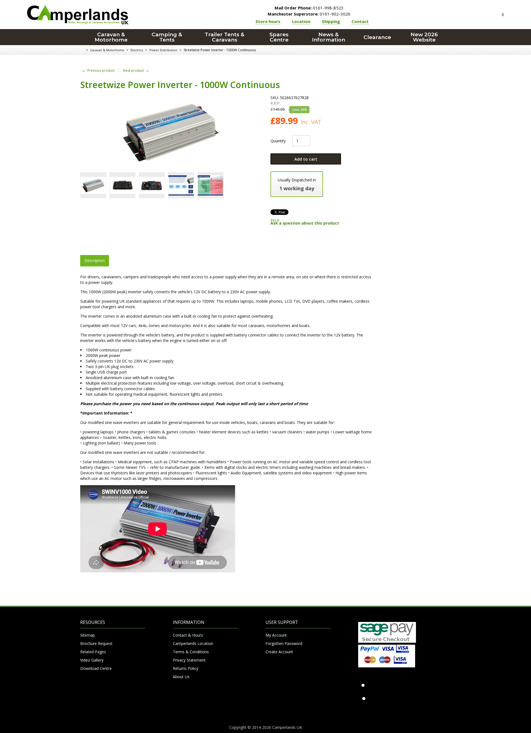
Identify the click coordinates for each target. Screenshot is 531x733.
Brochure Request (96, 643)
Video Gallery (91, 660)
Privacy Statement (189, 660)
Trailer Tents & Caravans (224, 37)
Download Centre (96, 668)
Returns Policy (185, 668)
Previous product (98, 70)
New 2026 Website (424, 37)
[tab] (94, 260)
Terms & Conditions (191, 651)
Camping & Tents (167, 37)
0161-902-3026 (309, 14)
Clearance (377, 37)
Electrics (137, 50)
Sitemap (87, 635)
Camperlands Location (193, 643)
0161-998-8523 (309, 8)
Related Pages (93, 651)
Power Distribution (163, 50)
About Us (181, 676)
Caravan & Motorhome (111, 37)
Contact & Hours (188, 635)
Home (82, 50)
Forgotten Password (284, 643)
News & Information (328, 37)
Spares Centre (278, 37)
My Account (276, 635)
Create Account (279, 651)
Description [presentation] (94, 260)
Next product (136, 70)
